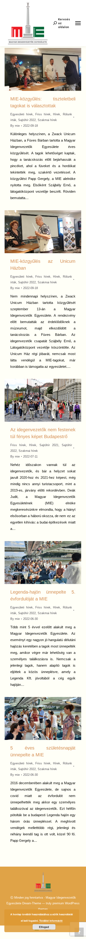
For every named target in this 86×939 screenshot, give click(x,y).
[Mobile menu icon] (78, 23)
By (15, 125)
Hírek (56, 114)
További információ (51, 920)
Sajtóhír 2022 (27, 120)
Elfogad (44, 927)
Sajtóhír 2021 (48, 445)
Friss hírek (42, 114)
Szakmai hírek (47, 120)
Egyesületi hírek (21, 114)
